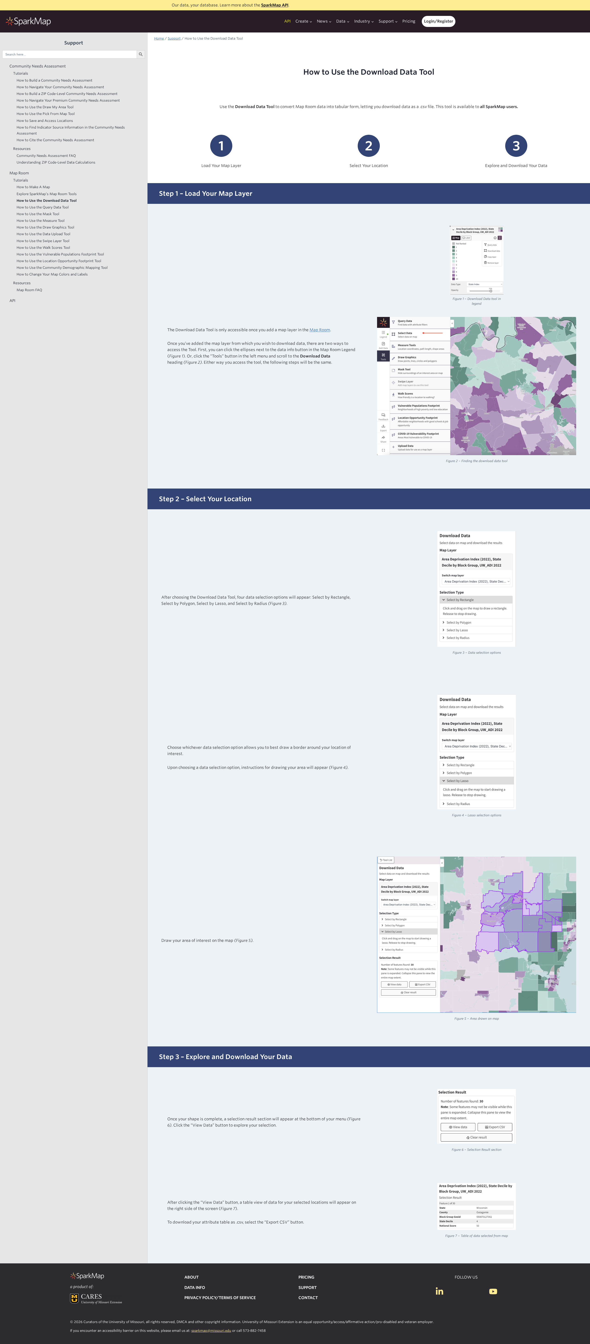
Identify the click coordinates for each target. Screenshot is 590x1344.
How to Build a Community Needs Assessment (54, 80)
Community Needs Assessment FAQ (46, 155)
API (287, 21)
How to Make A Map (33, 187)
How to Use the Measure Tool (41, 220)
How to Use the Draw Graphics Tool (45, 227)
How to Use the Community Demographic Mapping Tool (62, 267)
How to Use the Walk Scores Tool (43, 247)
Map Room (320, 330)
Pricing (408, 21)
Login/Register (438, 21)
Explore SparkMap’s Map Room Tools (47, 194)
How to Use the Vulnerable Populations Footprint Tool (60, 254)
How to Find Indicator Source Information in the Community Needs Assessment (71, 130)
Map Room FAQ (29, 290)
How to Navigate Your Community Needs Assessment (60, 87)
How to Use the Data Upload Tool (43, 234)
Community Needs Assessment (37, 66)
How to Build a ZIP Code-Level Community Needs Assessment (67, 93)
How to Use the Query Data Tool (43, 207)
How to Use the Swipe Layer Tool (43, 241)
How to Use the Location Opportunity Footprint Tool (59, 261)
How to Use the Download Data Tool (47, 200)
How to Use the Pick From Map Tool (46, 114)
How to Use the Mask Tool (38, 214)
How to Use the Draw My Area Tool (45, 107)
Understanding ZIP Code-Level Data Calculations (56, 162)
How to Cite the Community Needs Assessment (55, 140)
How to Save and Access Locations (45, 120)
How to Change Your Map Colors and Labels (52, 274)
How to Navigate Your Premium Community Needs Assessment (68, 100)
